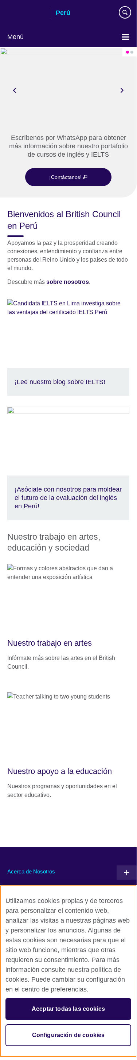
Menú (15, 36)
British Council (25, 13)
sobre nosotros (67, 282)
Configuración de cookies (68, 1035)
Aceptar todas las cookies (68, 1009)
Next (122, 90)
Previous (14, 90)
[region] (68, 971)
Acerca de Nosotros (31, 871)
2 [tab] (131, 52)
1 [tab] (127, 52)
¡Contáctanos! (66, 177)
